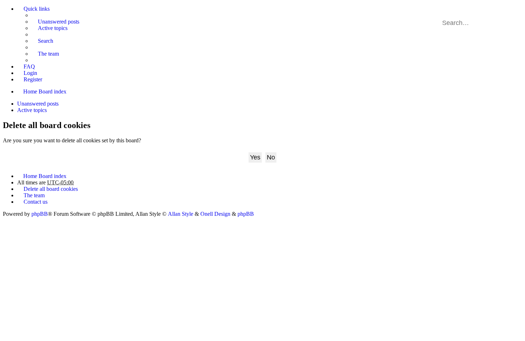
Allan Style (180, 214)
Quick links (37, 9)
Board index (52, 91)
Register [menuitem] (33, 79)
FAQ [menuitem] (29, 66)
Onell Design (215, 214)
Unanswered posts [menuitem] (58, 22)
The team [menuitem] (48, 54)
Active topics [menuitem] (53, 28)
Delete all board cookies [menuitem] (51, 189)
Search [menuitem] (45, 41)
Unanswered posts (38, 104)
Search (500, 23)
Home (30, 91)
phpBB (39, 214)
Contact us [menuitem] (36, 202)
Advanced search (510, 23)
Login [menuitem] (30, 73)
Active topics (32, 110)
